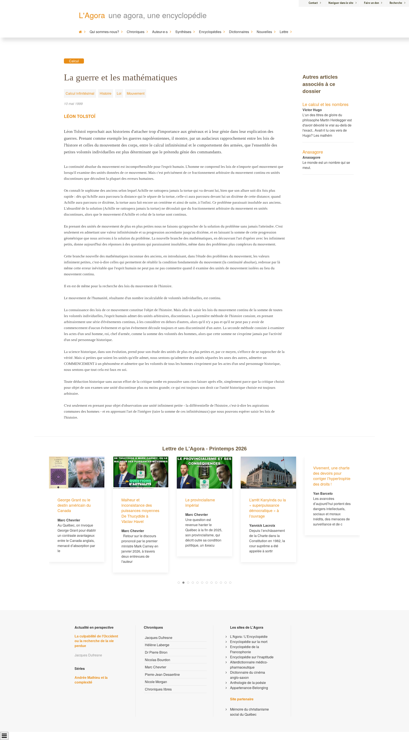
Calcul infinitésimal (80, 93)
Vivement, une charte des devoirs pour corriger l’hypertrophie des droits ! (331, 476)
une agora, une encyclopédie (157, 14)
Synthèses (183, 31)
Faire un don (371, 3)
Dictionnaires (239, 31)
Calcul (74, 60)
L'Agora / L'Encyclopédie (249, 636)
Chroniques (135, 31)
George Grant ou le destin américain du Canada (74, 505)
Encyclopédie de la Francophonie (244, 649)
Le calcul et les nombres (325, 104)
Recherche (396, 3)
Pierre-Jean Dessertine (162, 674)
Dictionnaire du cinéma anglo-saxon (247, 675)
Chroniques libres (158, 689)
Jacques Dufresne (158, 637)
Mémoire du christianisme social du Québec (249, 712)
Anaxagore (312, 152)
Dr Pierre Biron (156, 652)
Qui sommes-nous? (104, 31)
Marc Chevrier (155, 667)
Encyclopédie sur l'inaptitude (252, 656)
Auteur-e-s (160, 31)
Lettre (284, 31)
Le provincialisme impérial (200, 502)
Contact (313, 3)
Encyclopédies (210, 31)
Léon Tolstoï (79, 116)
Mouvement (135, 93)
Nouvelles (264, 31)
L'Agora (92, 14)
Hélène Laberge (157, 644)
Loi (119, 93)
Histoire (105, 93)
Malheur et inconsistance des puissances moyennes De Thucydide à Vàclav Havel (140, 510)
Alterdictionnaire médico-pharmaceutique (249, 665)
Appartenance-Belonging (249, 687)
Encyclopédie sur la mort (248, 641)
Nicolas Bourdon (157, 659)
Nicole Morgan (156, 681)
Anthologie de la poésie (248, 682)
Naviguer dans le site (340, 3)
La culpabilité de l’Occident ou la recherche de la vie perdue (96, 641)
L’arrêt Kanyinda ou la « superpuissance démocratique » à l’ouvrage (267, 508)
